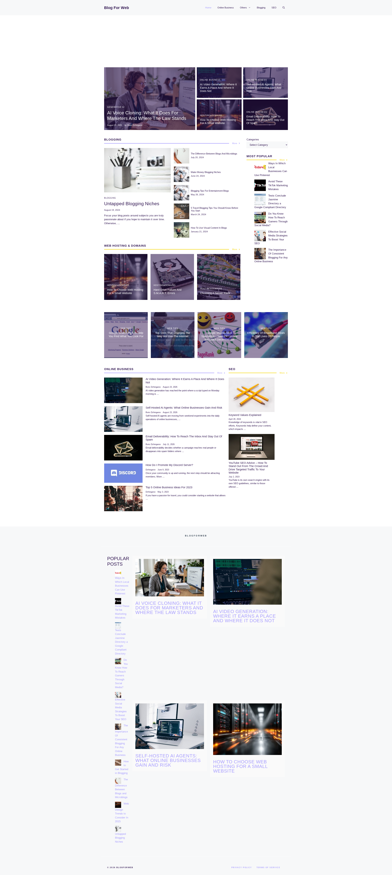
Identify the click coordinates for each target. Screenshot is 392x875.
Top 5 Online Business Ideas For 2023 (169, 487)
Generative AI (115, 107)
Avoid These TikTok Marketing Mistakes (278, 185)
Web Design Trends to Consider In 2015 (122, 812)
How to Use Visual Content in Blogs (209, 227)
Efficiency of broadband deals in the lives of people (266, 334)
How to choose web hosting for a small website (218, 121)
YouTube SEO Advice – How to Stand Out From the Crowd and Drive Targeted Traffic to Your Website (248, 467)
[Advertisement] (196, 38)
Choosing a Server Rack (215, 293)
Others (243, 7)
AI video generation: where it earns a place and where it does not (218, 88)
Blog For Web (116, 8)
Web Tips (126, 328)
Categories (253, 139)
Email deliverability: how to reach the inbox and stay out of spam (265, 120)
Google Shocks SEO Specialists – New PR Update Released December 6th (219, 336)
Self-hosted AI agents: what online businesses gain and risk (263, 88)
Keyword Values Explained (245, 415)
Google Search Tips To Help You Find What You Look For (126, 334)
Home (208, 7)
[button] (283, 7)
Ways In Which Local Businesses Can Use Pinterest (122, 586)
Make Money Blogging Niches (206, 172)
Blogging (261, 7)
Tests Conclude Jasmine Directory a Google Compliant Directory (121, 642)
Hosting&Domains (211, 115)
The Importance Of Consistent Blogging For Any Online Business (121, 740)
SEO (273, 7)
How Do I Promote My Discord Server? (169, 465)
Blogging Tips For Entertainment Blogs (210, 190)
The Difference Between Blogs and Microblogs (214, 153)
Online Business (225, 7)
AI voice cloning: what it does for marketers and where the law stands (169, 608)
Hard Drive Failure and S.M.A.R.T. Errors (167, 291)
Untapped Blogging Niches (131, 203)
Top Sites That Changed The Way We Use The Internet (172, 334)
